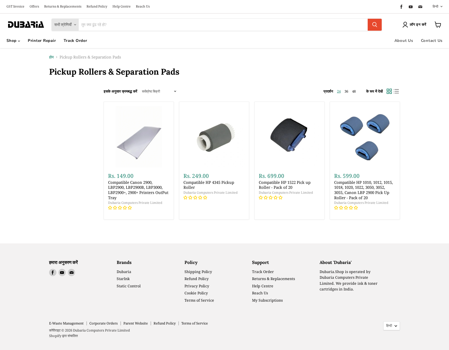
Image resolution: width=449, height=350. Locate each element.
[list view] (396, 91)
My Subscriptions (267, 300)
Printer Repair (42, 40)
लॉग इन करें (418, 24)
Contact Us (432, 40)
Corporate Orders (103, 323)
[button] (120, 207)
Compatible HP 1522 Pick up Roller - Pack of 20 (285, 185)
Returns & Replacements (62, 6)
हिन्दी (435, 6)
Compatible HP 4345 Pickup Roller (208, 185)
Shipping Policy (198, 271)
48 (354, 91)
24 (339, 91)
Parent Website (135, 323)
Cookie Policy (196, 292)
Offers (34, 6)
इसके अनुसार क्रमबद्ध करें (120, 91)
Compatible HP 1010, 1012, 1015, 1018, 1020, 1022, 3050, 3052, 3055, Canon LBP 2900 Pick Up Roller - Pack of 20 (363, 190)
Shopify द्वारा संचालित (63, 335)
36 (346, 91)
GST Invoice (15, 6)
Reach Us (143, 6)
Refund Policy (97, 6)
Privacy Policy (196, 285)
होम (51, 57)
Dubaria (124, 271)
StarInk (123, 278)
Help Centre (122, 6)
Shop (12, 40)
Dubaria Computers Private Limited (135, 202)
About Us (403, 40)
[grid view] (389, 91)
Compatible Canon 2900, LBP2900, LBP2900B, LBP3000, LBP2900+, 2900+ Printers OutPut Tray (138, 190)
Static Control (129, 285)
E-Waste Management (66, 323)
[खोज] (375, 25)
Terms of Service (199, 300)
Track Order (75, 40)
